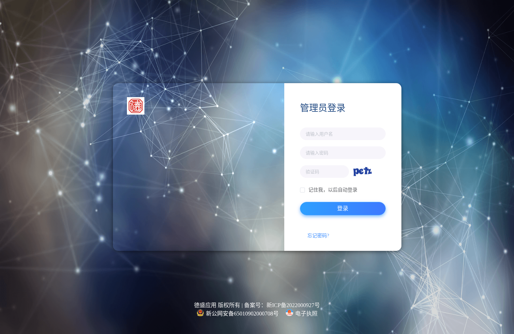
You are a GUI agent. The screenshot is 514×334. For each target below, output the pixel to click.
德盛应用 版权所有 (217, 305)
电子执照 (306, 314)
